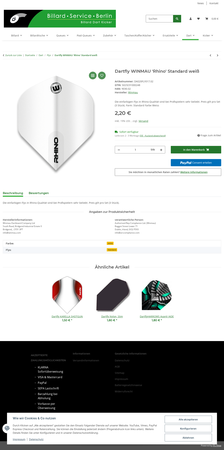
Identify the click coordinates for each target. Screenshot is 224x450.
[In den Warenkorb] (5, 67)
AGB (117, 366)
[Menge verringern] (119, 149)
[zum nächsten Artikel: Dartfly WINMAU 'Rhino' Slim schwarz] (217, 55)
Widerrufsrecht (124, 391)
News (200, 3)
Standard (112, 250)
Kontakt (213, 3)
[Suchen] (177, 18)
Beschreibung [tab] (13, 193)
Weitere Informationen (194, 172)
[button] (190, 19)
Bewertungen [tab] (39, 193)
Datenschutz (36, 439)
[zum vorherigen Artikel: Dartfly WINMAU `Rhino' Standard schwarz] (210, 55)
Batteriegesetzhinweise (128, 385)
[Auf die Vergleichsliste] (93, 75)
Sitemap (119, 373)
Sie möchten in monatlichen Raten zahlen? (168, 172)
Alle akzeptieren (188, 419)
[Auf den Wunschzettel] (102, 75)
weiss (110, 243)
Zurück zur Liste (13, 55)
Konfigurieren (188, 428)
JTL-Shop (217, 445)
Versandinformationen (86, 360)
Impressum (19, 439)
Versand (143, 121)
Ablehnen (188, 437)
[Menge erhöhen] (161, 149)
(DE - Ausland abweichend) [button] (153, 135)
